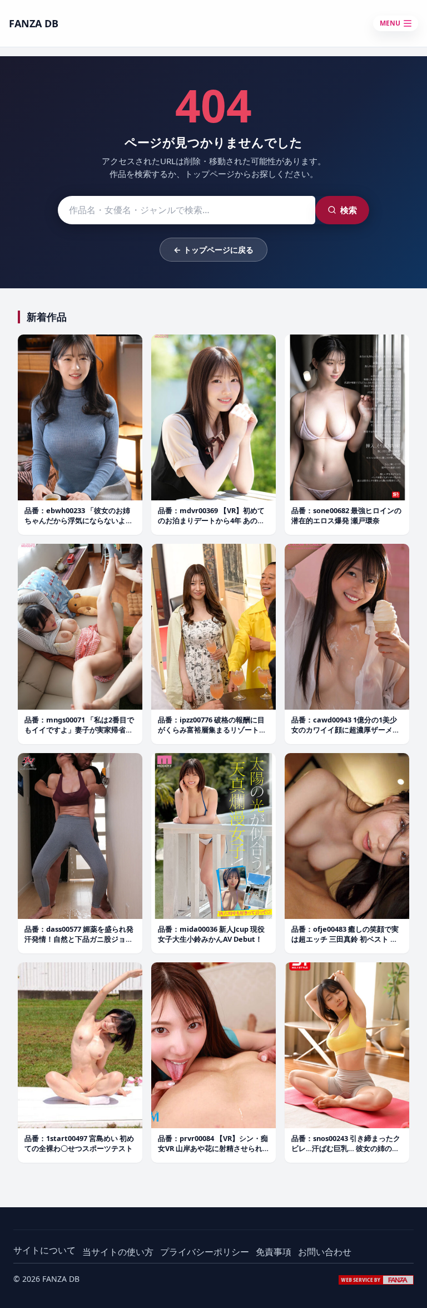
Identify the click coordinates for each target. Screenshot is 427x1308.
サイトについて (44, 1250)
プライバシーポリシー (204, 1252)
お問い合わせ (324, 1252)
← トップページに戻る (213, 249)
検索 (348, 209)
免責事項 (273, 1252)
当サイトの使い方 (117, 1252)
